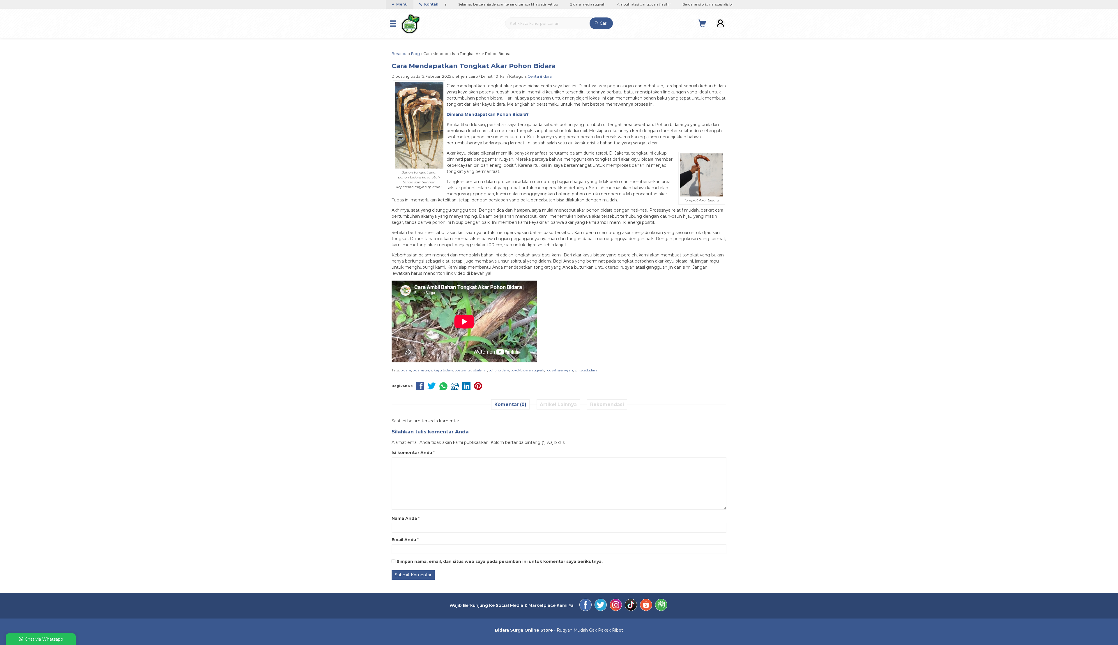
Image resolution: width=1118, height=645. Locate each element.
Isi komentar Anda (412, 452)
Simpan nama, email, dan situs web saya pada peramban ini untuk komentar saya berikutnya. (500, 561)
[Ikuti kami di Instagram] (616, 606)
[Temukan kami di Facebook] (585, 606)
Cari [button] (603, 23)
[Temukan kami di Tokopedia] (661, 606)
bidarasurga (422, 370)
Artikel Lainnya (558, 404)
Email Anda (404, 539)
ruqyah (538, 370)
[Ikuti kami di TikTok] (631, 606)
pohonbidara (499, 370)
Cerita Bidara (540, 76)
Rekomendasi (607, 404)
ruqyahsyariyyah (559, 370)
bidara (406, 370)
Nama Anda (404, 518)
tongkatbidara (585, 370)
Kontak (430, 4)
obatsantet (463, 370)
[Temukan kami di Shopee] (646, 606)
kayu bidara (443, 370)
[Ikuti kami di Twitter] (601, 606)
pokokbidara (521, 370)
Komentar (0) (510, 404)
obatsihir (480, 370)
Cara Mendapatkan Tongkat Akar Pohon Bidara (474, 66)
